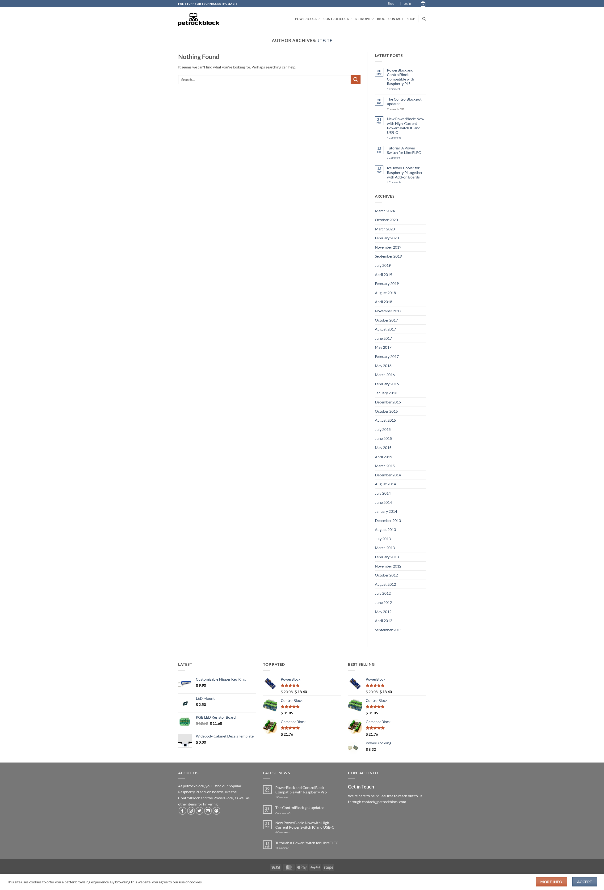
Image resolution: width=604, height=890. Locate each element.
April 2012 (383, 620)
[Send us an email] (208, 811)
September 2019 (388, 256)
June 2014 (383, 502)
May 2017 (383, 347)
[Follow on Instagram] (191, 811)
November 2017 (388, 311)
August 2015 (385, 420)
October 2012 (386, 575)
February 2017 (387, 356)
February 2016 (387, 383)
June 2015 (383, 438)
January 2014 (386, 511)
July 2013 (383, 538)
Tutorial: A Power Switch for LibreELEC (404, 150)
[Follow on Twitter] (199, 811)
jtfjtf (325, 40)
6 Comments (400, 182)
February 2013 (387, 557)
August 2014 (385, 484)
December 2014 (388, 475)
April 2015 (383, 456)
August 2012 (385, 584)
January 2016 (386, 392)
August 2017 (385, 329)
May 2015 (383, 447)
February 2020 (387, 238)
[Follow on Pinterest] (216, 811)
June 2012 (383, 602)
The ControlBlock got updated (404, 101)
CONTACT (395, 19)
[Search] (424, 18)
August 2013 (385, 529)
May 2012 (383, 611)
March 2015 (385, 465)
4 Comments (401, 137)
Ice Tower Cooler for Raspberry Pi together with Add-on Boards (405, 172)
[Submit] (355, 79)
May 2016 (383, 365)
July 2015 (383, 429)
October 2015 (386, 411)
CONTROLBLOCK (336, 19)
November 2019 (388, 247)
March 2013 (385, 547)
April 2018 (383, 301)
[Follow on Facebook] (182, 811)
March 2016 (385, 374)
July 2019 (383, 265)
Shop (391, 3)
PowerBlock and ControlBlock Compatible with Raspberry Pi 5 (400, 77)
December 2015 (388, 402)
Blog (381, 19)
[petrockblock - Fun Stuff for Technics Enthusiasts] (199, 19)
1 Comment (401, 88)
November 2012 (388, 566)
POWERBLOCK (306, 19)
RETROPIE (362, 19)
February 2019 (387, 283)
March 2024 (385, 210)
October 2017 (386, 320)
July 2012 (383, 593)
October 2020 (386, 219)
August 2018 (385, 292)
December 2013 (388, 520)
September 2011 (388, 629)
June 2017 (383, 338)
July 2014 (383, 493)
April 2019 (383, 274)
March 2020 (385, 229)
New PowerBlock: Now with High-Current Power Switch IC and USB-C (405, 125)
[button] (407, 3)
